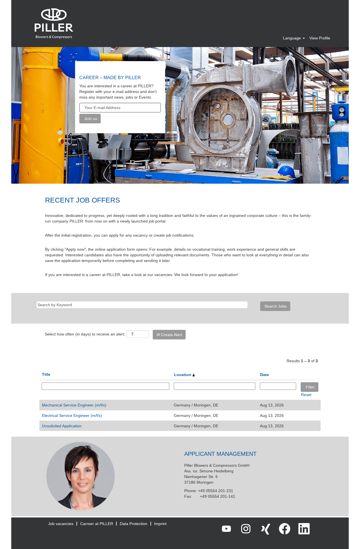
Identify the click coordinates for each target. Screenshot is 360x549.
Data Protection (133, 523)
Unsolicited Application (62, 426)
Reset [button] (306, 394)
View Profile (319, 38)
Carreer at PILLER (96, 523)
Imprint (160, 523)
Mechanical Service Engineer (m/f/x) (74, 405)
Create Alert (171, 334)
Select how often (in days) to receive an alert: (85, 334)
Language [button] (292, 38)
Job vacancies (60, 523)
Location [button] (183, 374)
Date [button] (264, 374)
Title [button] (46, 374)
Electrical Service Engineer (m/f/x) (72, 415)
